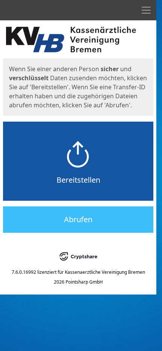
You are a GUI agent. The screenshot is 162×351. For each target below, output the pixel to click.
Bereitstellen (78, 180)
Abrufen (78, 219)
